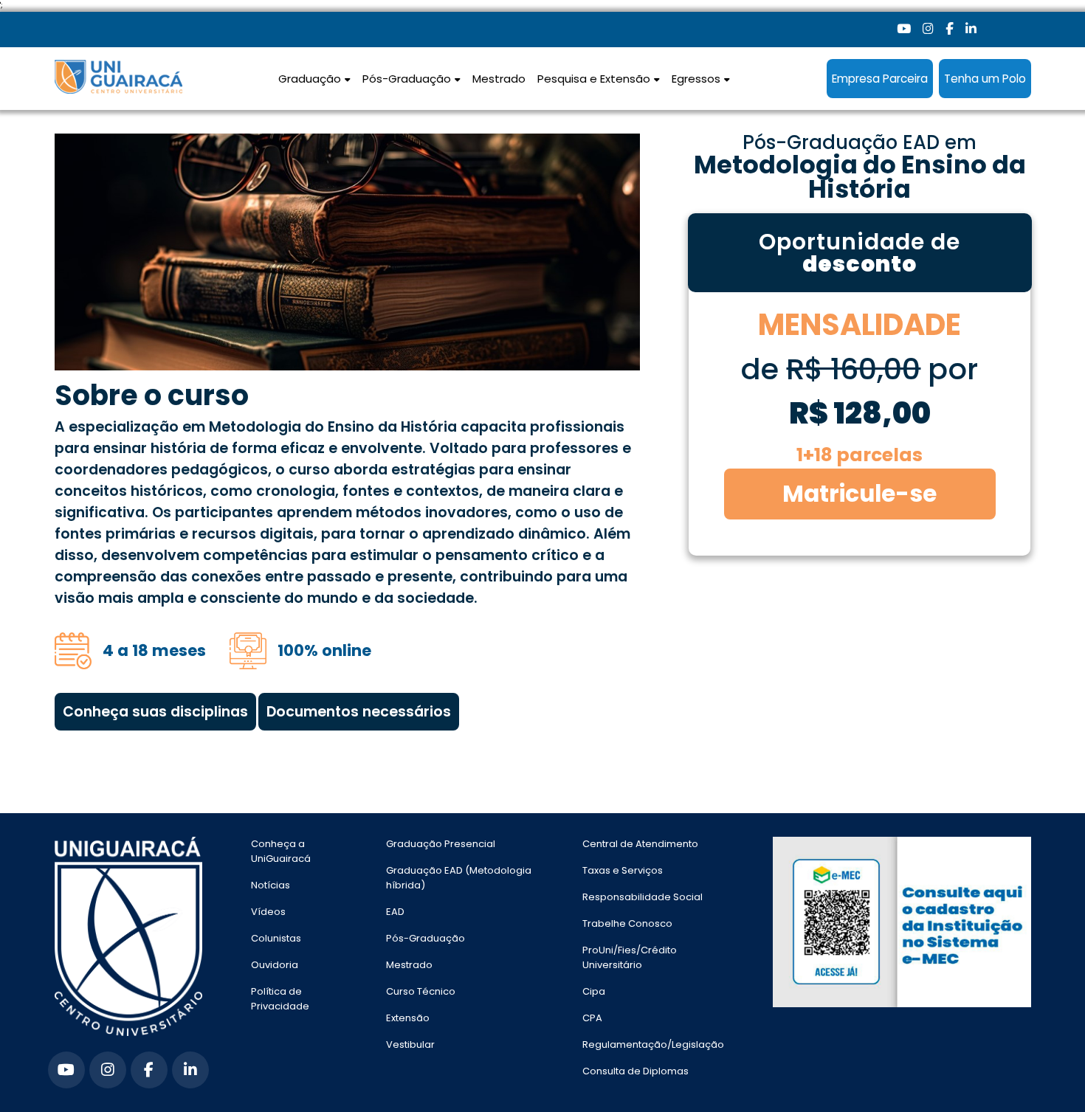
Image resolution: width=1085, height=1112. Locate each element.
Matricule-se (859, 493)
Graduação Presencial (440, 844)
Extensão (408, 1018)
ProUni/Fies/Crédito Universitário (629, 957)
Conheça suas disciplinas (155, 712)
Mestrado (499, 78)
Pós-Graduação (425, 938)
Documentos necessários (358, 712)
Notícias (270, 885)
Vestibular (410, 1044)
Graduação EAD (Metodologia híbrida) (458, 877)
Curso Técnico (420, 991)
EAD (395, 912)
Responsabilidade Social (642, 897)
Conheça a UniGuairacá (281, 851)
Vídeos (268, 912)
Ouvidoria (274, 965)
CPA (592, 1018)
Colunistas (276, 938)
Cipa (593, 991)
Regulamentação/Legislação (653, 1044)
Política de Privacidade (280, 998)
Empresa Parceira (880, 78)
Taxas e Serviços (622, 870)
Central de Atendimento (640, 844)
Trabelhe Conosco (627, 923)
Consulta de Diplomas (635, 1071)
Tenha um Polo (985, 78)
